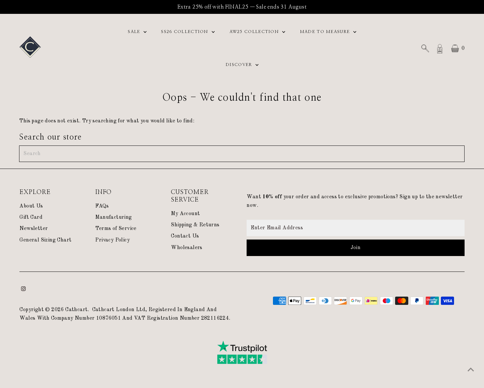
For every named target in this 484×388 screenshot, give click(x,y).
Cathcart (76, 309)
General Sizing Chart (45, 240)
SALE (135, 32)
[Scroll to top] (470, 369)
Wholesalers (186, 247)
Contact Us (185, 236)
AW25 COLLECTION (255, 32)
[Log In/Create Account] (440, 48)
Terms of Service (115, 228)
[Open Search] (425, 48)
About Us (31, 206)
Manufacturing (113, 217)
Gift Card (30, 217)
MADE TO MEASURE (326, 32)
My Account (185, 213)
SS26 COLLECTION (185, 32)
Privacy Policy (112, 240)
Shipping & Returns (195, 225)
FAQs (102, 206)
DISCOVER (240, 65)
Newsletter (33, 228)
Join (356, 247)
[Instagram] (23, 290)
